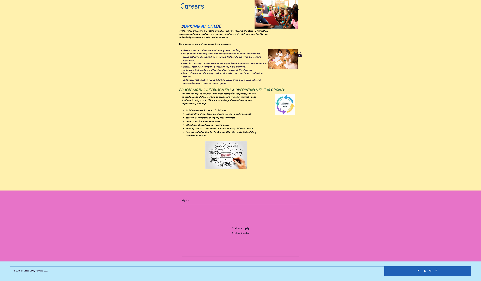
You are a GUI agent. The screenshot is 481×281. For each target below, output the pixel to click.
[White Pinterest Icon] (430, 270)
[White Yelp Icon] (424, 270)
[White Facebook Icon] (436, 270)
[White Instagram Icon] (418, 270)
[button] (300, 54)
